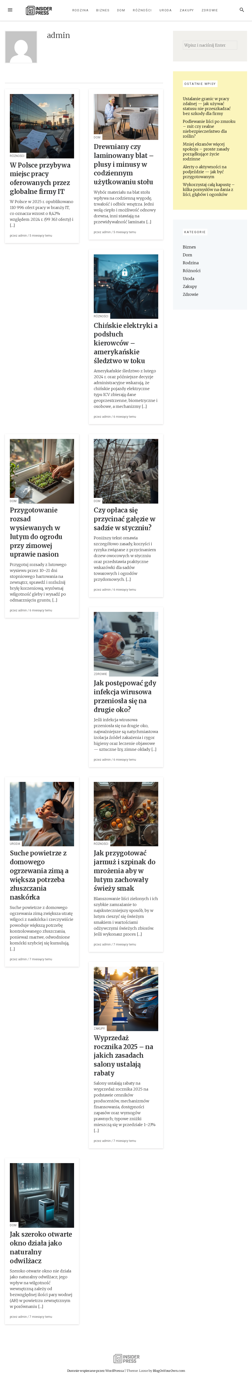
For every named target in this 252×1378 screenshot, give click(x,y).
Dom (121, 10)
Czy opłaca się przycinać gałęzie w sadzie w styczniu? (124, 519)
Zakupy (187, 10)
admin (22, 235)
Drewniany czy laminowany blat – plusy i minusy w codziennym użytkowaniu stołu (124, 164)
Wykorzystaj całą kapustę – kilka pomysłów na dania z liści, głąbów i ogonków (209, 189)
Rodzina (80, 10)
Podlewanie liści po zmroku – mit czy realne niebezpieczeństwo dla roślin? (209, 129)
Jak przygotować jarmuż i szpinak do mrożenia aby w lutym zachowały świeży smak (124, 870)
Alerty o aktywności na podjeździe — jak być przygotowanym (204, 171)
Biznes (103, 10)
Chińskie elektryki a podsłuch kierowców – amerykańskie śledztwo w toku (126, 343)
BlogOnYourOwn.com (169, 1371)
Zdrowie (210, 10)
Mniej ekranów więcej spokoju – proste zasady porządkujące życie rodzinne (206, 151)
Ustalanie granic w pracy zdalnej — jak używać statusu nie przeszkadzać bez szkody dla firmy (207, 106)
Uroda (165, 10)
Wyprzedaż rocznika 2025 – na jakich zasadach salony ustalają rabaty (123, 1055)
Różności (142, 10)
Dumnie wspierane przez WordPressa (96, 1371)
